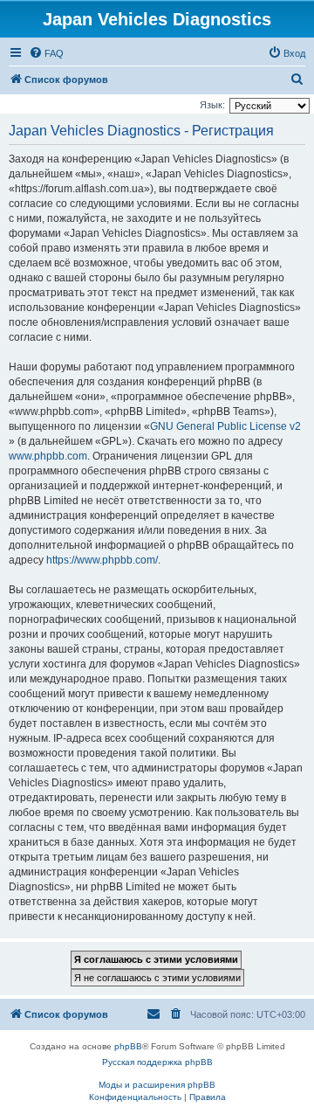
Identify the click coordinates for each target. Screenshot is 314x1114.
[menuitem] (46, 53)
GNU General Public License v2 (225, 426)
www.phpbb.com (48, 456)
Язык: (212, 105)
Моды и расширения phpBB (157, 1085)
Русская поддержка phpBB (157, 1062)
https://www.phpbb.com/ (102, 560)
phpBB (128, 1046)
